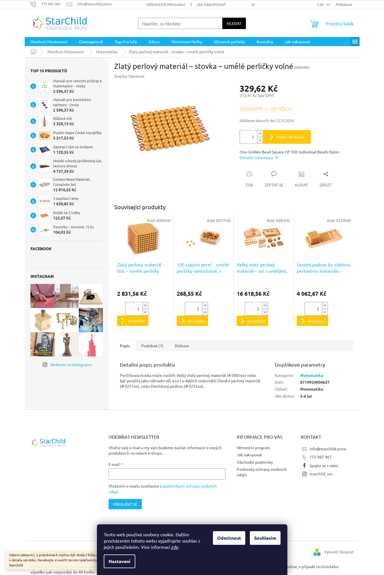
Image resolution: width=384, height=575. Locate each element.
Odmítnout (229, 538)
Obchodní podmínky (255, 462)
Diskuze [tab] (182, 345)
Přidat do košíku (290, 136)
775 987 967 (321, 456)
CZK (321, 4)
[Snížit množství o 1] (260, 140)
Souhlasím (265, 538)
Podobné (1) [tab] (152, 345)
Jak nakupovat (211, 4)
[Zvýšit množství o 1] (260, 133)
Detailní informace (256, 157)
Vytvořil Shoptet (339, 551)
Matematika (311, 375)
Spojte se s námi (324, 465)
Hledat (234, 23)
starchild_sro (321, 473)
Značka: (129, 76)
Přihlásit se (125, 504)
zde (174, 547)
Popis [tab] (125, 345)
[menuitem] (49, 41)
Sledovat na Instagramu (71, 364)
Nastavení (119, 561)
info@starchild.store (328, 448)
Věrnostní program (165, 4)
